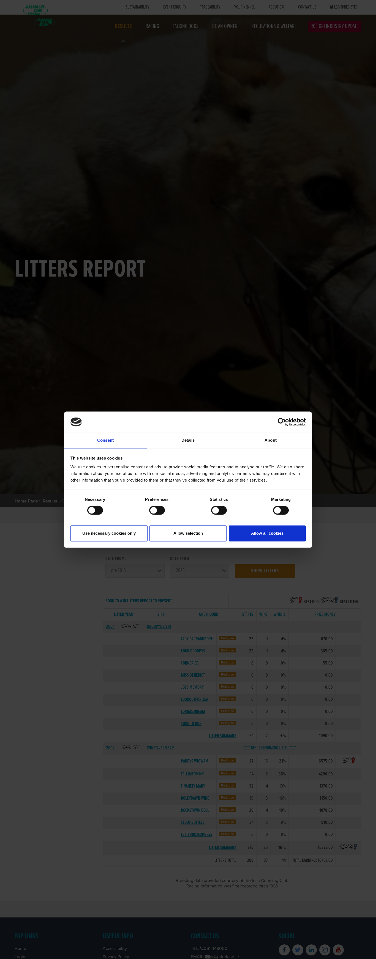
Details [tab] (188, 440)
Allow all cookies (267, 533)
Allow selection (188, 533)
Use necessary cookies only (109, 533)
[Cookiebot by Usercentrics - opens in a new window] (282, 422)
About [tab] (271, 440)
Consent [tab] (105, 440)
